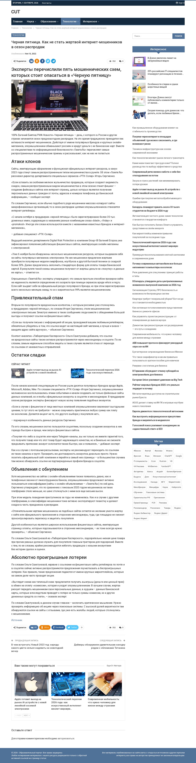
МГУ (163, 482)
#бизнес (137, 451)
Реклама (163, 503)
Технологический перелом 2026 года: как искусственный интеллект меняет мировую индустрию (155, 246)
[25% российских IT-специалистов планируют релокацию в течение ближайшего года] (139, 75)
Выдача (137, 477)
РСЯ (153, 503)
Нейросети (176, 487)
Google (179, 456)
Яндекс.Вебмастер (142, 513)
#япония (157, 456)
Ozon (153, 461)
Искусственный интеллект (164, 477)
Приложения (159, 498)
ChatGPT (168, 456)
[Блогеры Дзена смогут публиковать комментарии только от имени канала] (139, 101)
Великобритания (174, 472)
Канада (154, 482)
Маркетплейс (174, 482)
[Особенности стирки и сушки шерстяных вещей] (139, 88)
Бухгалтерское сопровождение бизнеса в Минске (157, 352)
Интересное (90, 21)
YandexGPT (166, 466)
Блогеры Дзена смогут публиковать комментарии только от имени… (166, 100)
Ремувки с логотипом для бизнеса (149, 366)
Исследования (140, 482)
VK (171, 461)
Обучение (138, 492)
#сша (147, 456)
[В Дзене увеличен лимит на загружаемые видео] (139, 61)
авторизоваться (66, 738)
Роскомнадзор (140, 508)
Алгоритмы (138, 472)
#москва (158, 451)
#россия (137, 456)
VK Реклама (139, 466)
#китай (148, 451)
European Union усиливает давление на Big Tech (157, 380)
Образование (48, 21)
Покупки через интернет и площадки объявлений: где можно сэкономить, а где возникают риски (154, 140)
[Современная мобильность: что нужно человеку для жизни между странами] (105, 684)
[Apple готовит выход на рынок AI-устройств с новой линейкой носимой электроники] (17, 373)
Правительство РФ (142, 498)
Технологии (69, 21)
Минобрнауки (139, 487)
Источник (16, 620)
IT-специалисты (140, 461)
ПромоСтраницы (141, 503)
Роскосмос (155, 508)
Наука (30, 21)
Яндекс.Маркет (140, 518)
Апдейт (159, 472)
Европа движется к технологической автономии (157, 411)
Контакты (46, 3)
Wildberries (152, 466)
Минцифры (154, 487)
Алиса (150, 472)
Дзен (147, 477)
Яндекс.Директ (160, 513)
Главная (18, 21)
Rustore (163, 461)
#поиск (169, 451)
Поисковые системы (155, 492)
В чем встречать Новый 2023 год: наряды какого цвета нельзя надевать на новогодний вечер (37, 648)
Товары (167, 508)
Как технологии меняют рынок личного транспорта (158, 158)
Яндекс (177, 508)
